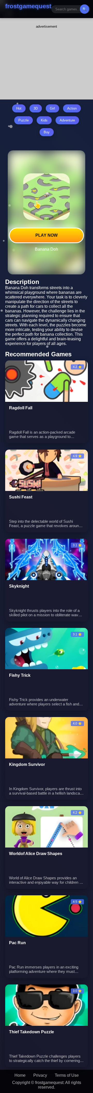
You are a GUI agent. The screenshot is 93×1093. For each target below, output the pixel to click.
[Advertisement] (46, 60)
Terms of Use (67, 1075)
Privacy (40, 1075)
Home (20, 1075)
